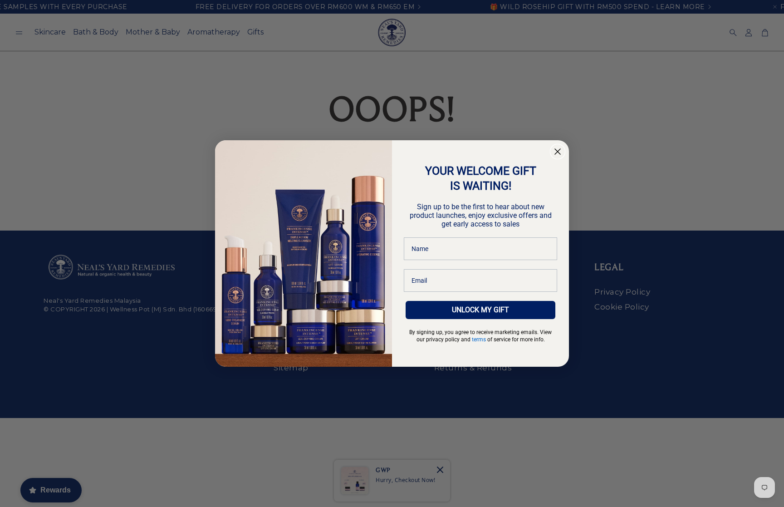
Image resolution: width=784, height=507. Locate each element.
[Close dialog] (557, 151)
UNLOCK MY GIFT (480, 309)
